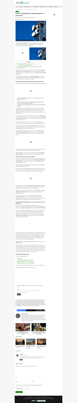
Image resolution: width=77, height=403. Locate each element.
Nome (17, 377)
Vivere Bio (55, 6)
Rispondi (21, 359)
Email (17, 381)
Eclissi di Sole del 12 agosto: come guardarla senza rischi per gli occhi (30, 346)
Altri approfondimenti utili (21, 67)
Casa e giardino (35, 6)
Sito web (32, 381)
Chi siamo (37, 397)
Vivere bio (19, 9)
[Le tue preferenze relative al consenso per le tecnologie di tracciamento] (75, 401)
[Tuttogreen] (22, 2)
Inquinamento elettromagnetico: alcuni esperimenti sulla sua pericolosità (29, 66)
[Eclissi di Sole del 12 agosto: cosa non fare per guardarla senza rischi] (41, 342)
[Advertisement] (22, 53)
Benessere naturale (27, 6)
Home (17, 9)
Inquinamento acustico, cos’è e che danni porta (25, 261)
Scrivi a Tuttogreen (41, 397)
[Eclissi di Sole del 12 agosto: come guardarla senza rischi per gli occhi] (30, 342)
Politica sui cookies (33, 397)
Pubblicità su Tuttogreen (47, 397)
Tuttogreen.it (23, 302)
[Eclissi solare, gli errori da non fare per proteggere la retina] (20, 342)
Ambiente (22, 9)
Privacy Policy (28, 397)
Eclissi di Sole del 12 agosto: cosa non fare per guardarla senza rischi (41, 346)
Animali (20, 6)
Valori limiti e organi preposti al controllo (24, 65)
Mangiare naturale (43, 6)
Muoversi (50, 6)
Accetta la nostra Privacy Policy (22, 292)
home (17, 6)
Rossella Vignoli (18, 19)
